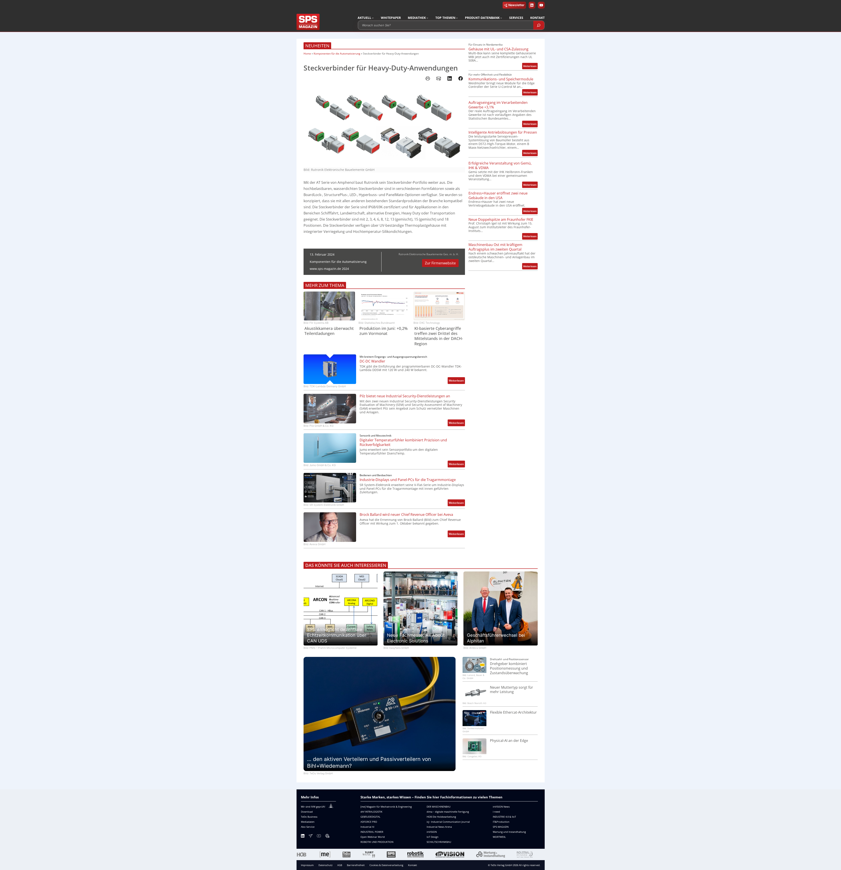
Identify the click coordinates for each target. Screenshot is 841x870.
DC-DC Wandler (372, 361)
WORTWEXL (499, 836)
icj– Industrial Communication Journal (448, 821)
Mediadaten (307, 821)
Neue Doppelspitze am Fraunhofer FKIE (500, 219)
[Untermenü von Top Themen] (457, 18)
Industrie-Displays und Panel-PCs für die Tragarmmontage (408, 479)
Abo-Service (307, 826)
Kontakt (412, 865)
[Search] (538, 25)
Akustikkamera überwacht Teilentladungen (329, 331)
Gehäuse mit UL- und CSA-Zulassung (498, 49)
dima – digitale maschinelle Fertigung (448, 811)
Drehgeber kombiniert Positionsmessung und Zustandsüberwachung (509, 668)
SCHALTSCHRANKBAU (439, 841)
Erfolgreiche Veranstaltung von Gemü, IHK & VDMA (500, 165)
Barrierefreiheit (356, 865)
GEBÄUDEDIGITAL (370, 816)
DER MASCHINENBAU (439, 806)
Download (307, 811)
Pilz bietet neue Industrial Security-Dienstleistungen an (405, 396)
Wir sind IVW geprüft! (313, 806)
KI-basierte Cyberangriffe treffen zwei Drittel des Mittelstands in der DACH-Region (438, 336)
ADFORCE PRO (368, 821)
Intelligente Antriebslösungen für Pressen (502, 132)
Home (307, 53)
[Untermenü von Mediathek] (427, 18)
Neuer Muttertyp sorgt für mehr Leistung (511, 689)
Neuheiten (317, 46)
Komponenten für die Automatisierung (337, 53)
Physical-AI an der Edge (509, 740)
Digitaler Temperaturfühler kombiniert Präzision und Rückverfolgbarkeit (403, 442)
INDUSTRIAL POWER (371, 831)
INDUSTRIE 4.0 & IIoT (504, 816)
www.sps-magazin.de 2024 (329, 269)
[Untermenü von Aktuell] (373, 18)
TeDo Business (309, 816)
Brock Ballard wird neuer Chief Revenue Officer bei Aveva (406, 514)
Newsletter (516, 5)
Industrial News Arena (439, 826)
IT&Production (501, 821)
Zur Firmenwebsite (440, 263)
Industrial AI (367, 826)
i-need (496, 811)
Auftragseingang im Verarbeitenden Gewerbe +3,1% (498, 105)
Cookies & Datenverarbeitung (386, 865)
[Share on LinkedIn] (449, 78)
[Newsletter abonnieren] (310, 837)
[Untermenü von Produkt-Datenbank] (501, 18)
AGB (339, 865)
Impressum (307, 865)
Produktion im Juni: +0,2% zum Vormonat (383, 331)
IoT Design (432, 836)
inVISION (432, 831)
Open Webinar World (372, 836)
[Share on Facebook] (460, 78)
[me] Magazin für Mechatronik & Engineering (386, 806)
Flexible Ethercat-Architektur (513, 712)
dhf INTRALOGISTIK (371, 811)
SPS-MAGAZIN (501, 826)
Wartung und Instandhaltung (509, 831)
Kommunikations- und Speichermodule (500, 79)
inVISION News (501, 806)
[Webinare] (327, 837)
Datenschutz (325, 865)
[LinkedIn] (302, 836)
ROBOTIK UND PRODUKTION (376, 841)
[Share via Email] (438, 78)
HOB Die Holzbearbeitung (441, 816)
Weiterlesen (457, 381)
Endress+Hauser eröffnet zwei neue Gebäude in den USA (498, 195)
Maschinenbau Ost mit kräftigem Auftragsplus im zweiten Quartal (495, 247)
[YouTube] (319, 837)
